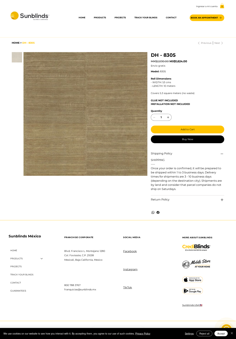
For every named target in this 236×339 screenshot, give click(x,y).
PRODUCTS (16, 258)
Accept (221, 333)
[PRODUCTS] (41, 259)
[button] (222, 5)
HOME (13, 250)
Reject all (204, 333)
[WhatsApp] (153, 212)
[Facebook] (158, 212)
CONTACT (15, 282)
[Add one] (168, 117)
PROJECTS (16, 266)
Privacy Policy (142, 333)
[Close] (232, 333)
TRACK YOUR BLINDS (21, 274)
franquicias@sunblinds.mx (80, 289)
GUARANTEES (18, 290)
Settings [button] (189, 333)
